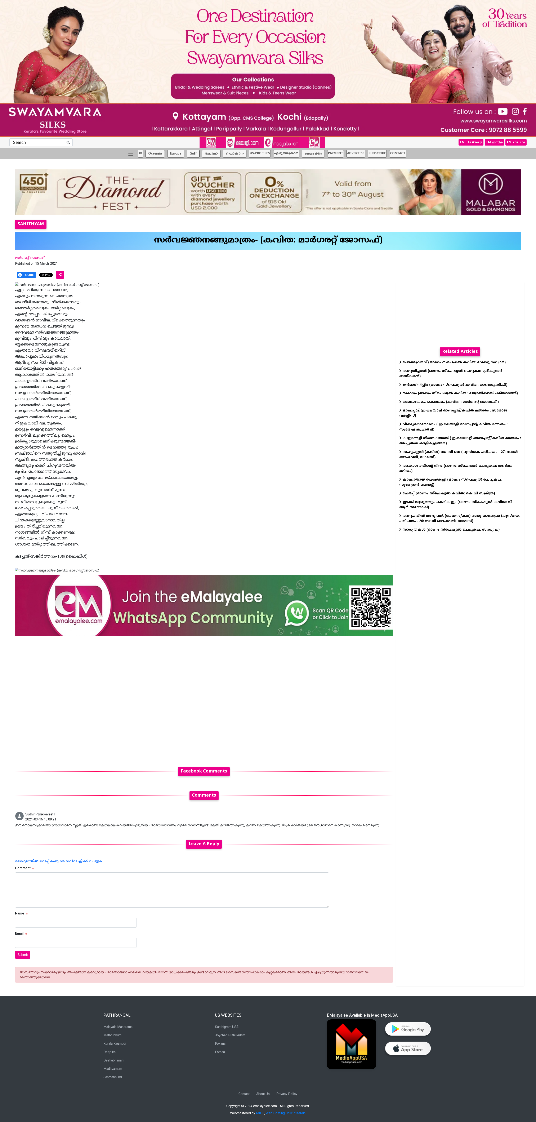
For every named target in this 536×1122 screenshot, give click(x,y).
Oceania (155, 154)
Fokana (220, 1044)
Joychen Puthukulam (230, 1035)
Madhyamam (112, 1069)
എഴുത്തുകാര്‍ (286, 153)
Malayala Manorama (118, 1027)
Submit (23, 955)
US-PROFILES (260, 153)
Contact (244, 1094)
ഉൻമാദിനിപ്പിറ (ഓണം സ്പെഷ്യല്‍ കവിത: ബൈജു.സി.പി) (454, 385)
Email (19, 933)
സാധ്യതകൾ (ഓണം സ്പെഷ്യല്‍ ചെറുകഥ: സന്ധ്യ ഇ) (450, 530)
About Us (263, 1094)
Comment (23, 868)
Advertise (355, 153)
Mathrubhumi (112, 1035)
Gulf (193, 154)
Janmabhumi (112, 1077)
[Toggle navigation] (131, 154)
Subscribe (377, 153)
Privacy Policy (286, 1094)
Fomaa (220, 1052)
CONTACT (397, 153)
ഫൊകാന (235, 154)
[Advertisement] (140, 699)
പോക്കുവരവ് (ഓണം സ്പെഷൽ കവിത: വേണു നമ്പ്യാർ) (453, 362)
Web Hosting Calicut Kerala (285, 1113)
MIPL (260, 1113)
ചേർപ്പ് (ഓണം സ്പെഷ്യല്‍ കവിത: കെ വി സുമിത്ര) (448, 493)
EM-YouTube (516, 142)
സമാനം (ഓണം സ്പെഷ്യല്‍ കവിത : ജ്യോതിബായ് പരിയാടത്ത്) (459, 393)
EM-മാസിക (494, 142)
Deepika (109, 1052)
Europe (176, 154)
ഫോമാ (211, 154)
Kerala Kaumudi (114, 1044)
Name (19, 913)
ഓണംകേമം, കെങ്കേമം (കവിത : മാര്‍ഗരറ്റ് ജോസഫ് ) (450, 402)
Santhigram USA (226, 1027)
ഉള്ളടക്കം (313, 154)
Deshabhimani (113, 1060)
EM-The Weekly (471, 142)
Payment (335, 153)
